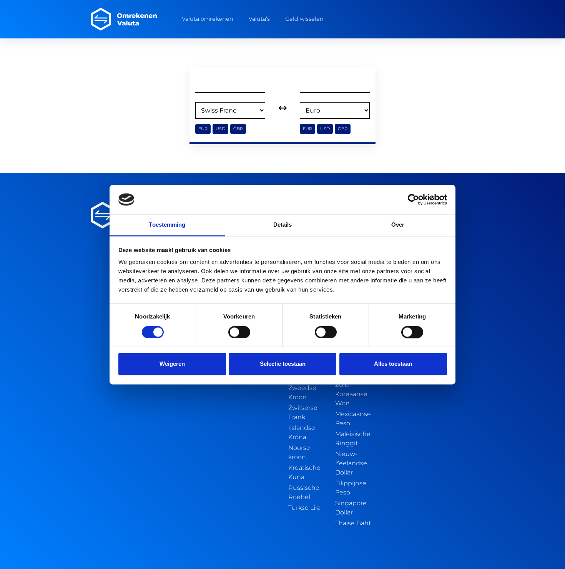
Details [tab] (282, 225)
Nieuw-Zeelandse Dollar (351, 463)
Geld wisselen (304, 18)
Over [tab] (397, 225)
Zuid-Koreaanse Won (351, 394)
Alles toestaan (393, 364)
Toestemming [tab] (167, 225)
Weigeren (172, 364)
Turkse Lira (304, 507)
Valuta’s (259, 18)
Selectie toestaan (283, 364)
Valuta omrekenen (207, 18)
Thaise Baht (353, 523)
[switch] (239, 332)
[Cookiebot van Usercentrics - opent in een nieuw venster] (413, 199)
